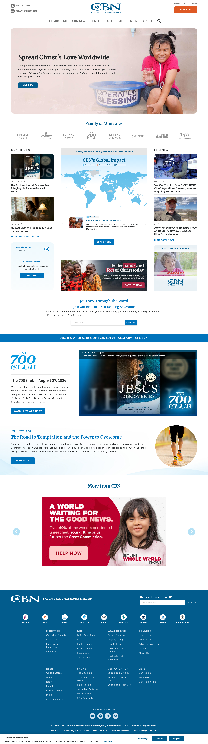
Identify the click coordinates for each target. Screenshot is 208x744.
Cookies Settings (140, 731)
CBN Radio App (147, 681)
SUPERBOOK (114, 21)
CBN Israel (52, 639)
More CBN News (164, 240)
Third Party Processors (120, 731)
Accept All (176, 739)
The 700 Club (57, 21)
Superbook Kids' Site (119, 684)
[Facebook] (100, 716)
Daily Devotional (86, 635)
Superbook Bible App (117, 679)
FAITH (96, 21)
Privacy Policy (68, 731)
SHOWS (81, 668)
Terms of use (54, 731)
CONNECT (145, 631)
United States (54, 672)
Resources (83, 653)
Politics (50, 695)
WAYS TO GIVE (117, 631)
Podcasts (144, 677)
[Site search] (159, 22)
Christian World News (85, 679)
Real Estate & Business (115, 657)
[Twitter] (115, 716)
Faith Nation (84, 684)
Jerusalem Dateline (87, 689)
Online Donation (117, 635)
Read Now (32, 275)
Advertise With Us (149, 644)
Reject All (159, 739)
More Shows (84, 693)
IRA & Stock (114, 644)
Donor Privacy (83, 731)
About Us (144, 653)
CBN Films (52, 651)
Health (50, 686)
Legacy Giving (116, 639)
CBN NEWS (79, 21)
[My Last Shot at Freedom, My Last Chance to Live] (32, 209)
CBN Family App (86, 698)
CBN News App (54, 699)
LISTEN (132, 21)
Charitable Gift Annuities (116, 650)
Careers (143, 648)
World (49, 677)
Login (194, 3)
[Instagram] (108, 716)
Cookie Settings (142, 739)
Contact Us (179, 3)
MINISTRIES (53, 631)
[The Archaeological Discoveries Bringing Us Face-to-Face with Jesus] (32, 166)
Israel (49, 681)
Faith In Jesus (84, 644)
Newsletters (145, 635)
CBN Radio (145, 672)
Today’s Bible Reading (23, 247)
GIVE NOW (27, 85)
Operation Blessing (57, 635)
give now (185, 9)
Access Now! (140, 337)
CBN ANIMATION (118, 668)
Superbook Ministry (118, 672)
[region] (104, 739)
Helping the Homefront (52, 646)
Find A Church (85, 648)
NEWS (50, 668)
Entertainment (54, 690)
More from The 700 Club (25, 236)
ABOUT (147, 21)
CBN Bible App (85, 657)
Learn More (104, 241)
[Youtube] (92, 716)
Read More (22, 460)
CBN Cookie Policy (99, 731)
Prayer (80, 639)
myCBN (153, 731)
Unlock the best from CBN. (156, 597)
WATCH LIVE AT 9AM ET (28, 411)
